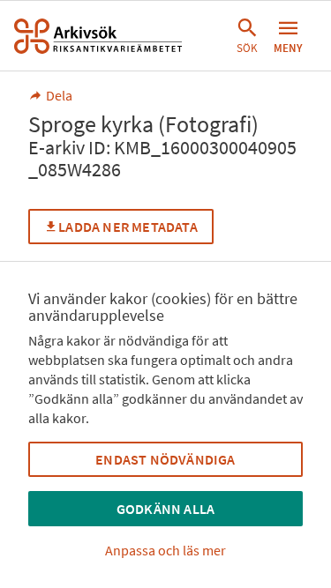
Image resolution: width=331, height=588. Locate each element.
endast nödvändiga (165, 459)
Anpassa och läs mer (165, 550)
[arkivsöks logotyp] (98, 36)
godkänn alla (165, 508)
